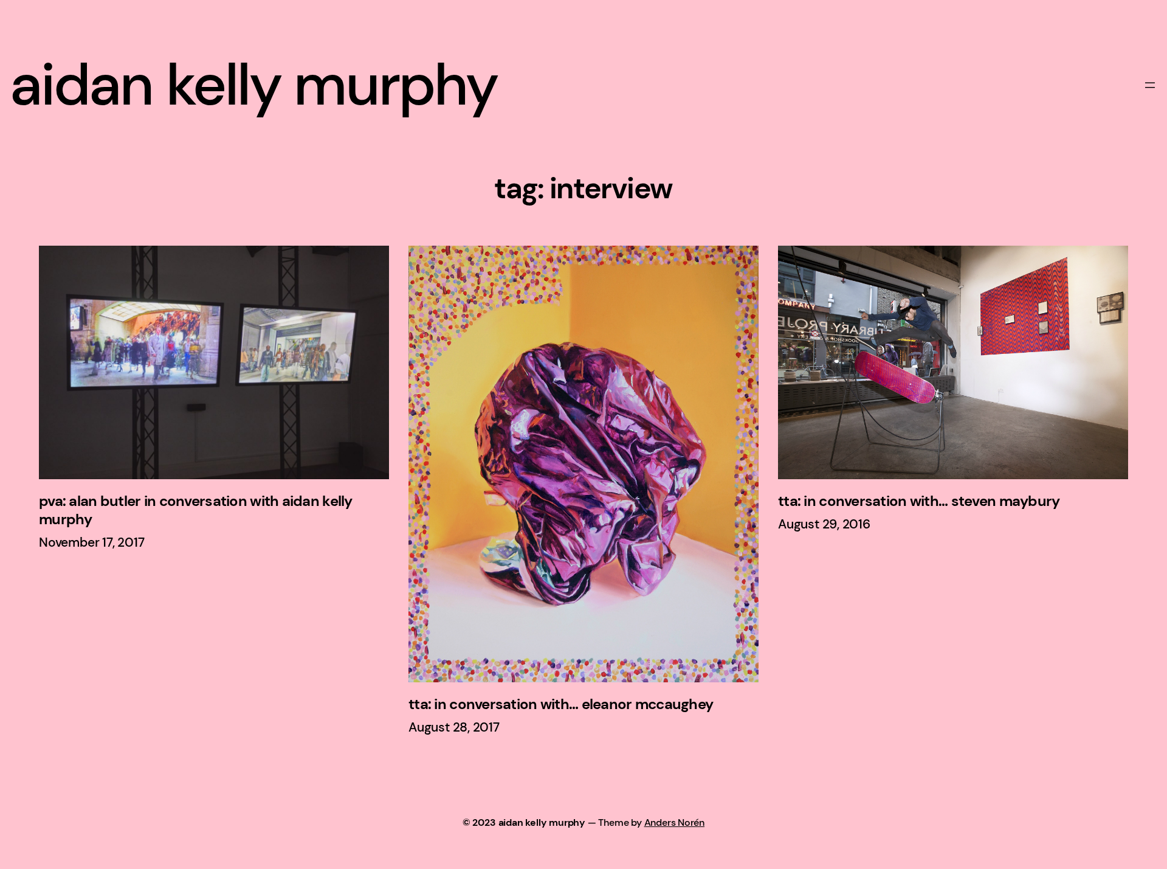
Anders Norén (674, 822)
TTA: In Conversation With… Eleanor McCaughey (560, 704)
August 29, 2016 (824, 524)
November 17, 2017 (91, 542)
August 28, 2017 (454, 727)
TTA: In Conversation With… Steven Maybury (918, 501)
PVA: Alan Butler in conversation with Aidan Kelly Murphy (196, 510)
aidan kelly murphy (253, 85)
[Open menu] (1150, 85)
